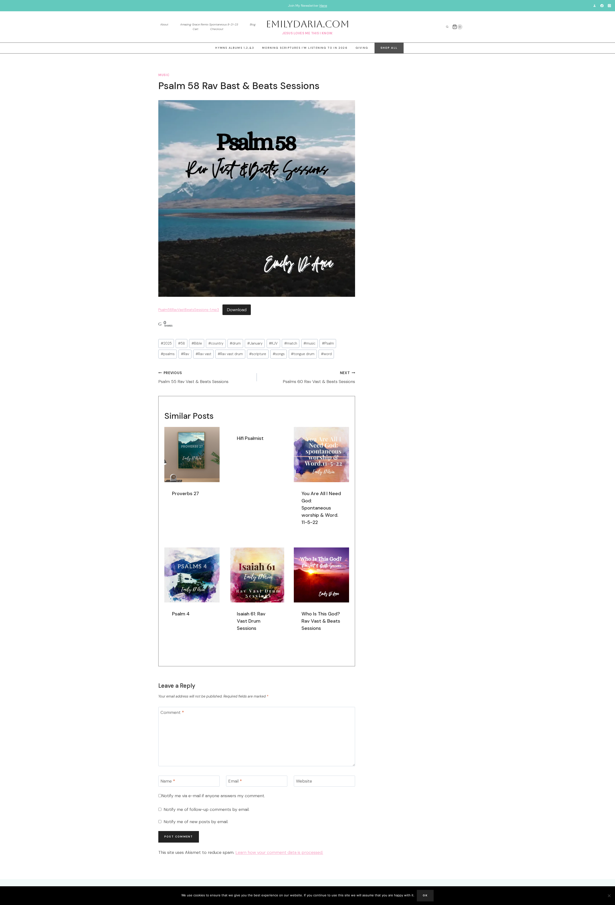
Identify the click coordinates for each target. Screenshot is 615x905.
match (290, 343)
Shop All (389, 47)
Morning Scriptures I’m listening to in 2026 (305, 47)
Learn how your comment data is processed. (279, 852)
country (215, 343)
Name (167, 781)
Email (235, 781)
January (255, 343)
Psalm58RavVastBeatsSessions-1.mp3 (188, 310)
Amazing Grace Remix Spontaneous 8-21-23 (209, 24)
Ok (425, 895)
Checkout (216, 29)
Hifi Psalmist (250, 438)
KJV (273, 343)
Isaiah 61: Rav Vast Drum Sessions (251, 621)
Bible (196, 343)
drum (235, 343)
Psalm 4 (181, 614)
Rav (185, 354)
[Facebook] (602, 5)
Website (304, 781)
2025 (166, 343)
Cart (195, 29)
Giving (362, 47)
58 (181, 343)
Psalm (328, 343)
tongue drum (302, 354)
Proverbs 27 (185, 493)
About (164, 24)
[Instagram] (609, 5)
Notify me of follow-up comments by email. (206, 809)
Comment (172, 712)
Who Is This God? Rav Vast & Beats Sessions (320, 621)
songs (279, 354)
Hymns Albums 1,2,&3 (234, 47)
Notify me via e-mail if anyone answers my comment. (213, 796)
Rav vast (203, 354)
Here (323, 5)
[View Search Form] (447, 27)
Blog (253, 24)
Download (236, 310)
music (163, 75)
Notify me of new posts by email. (196, 822)
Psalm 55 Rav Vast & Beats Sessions (193, 378)
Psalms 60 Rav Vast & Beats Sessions (319, 378)
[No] (609, 895)
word (326, 354)
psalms (168, 354)
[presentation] (192, 454)
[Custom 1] (594, 5)
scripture (257, 354)
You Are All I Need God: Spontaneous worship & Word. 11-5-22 (321, 507)
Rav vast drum (230, 354)
